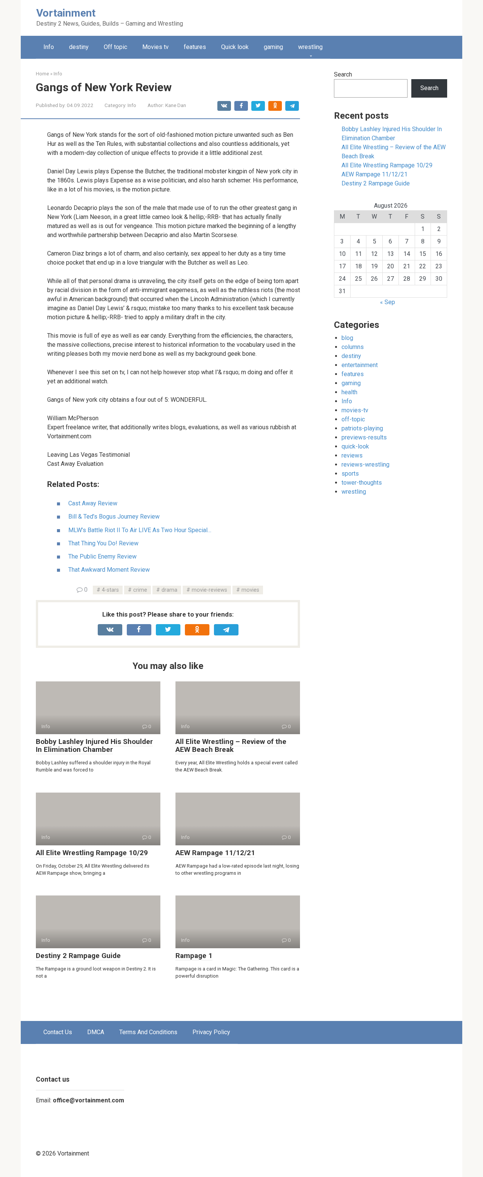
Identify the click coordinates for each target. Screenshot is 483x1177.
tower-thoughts (361, 482)
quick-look (355, 446)
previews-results (364, 437)
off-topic (353, 419)
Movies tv (155, 47)
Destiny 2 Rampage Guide (78, 955)
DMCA (95, 1032)
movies (250, 590)
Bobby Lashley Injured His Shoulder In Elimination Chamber (94, 745)
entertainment (359, 365)
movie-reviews (209, 590)
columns (352, 346)
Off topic (115, 47)
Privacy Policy (211, 1032)
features (195, 47)
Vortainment (65, 13)
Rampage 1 (193, 955)
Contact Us (57, 1032)
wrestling (310, 47)
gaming (273, 47)
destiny (79, 47)
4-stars (110, 590)
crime (140, 590)
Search (343, 74)
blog (347, 337)
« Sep (387, 302)
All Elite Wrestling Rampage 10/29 (92, 852)
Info (48, 47)
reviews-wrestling (365, 464)
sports (350, 473)
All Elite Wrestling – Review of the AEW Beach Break (230, 745)
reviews (352, 455)
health (349, 392)
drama (169, 590)
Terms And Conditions (148, 1032)
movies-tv (354, 410)
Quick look (235, 47)
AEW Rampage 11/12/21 (215, 852)
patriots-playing (362, 428)
